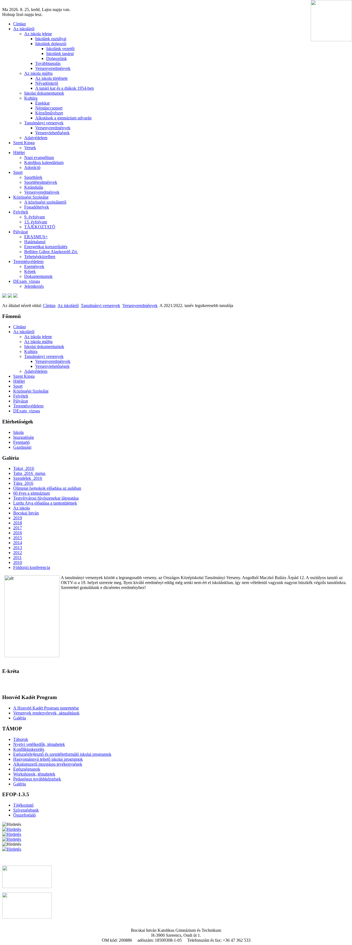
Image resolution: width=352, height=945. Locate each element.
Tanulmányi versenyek (100, 305)
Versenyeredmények (140, 305)
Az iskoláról (68, 305)
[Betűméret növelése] (4, 296)
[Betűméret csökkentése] (10, 296)
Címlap (49, 305)
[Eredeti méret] (15, 296)
